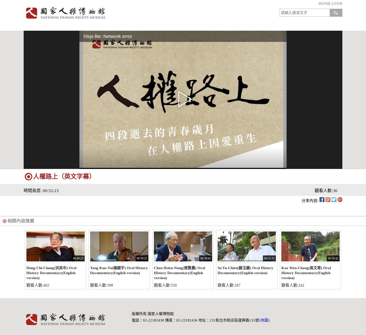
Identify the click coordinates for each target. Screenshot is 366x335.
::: (317, 4)
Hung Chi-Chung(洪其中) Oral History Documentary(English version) (51, 273)
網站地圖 (324, 3)
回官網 (337, 3)
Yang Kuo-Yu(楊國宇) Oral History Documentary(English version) (119, 270)
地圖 (264, 320)
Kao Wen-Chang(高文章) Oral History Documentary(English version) (306, 273)
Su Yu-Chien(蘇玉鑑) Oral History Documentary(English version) (245, 270)
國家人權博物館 (102, 13)
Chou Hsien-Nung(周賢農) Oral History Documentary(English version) (179, 273)
